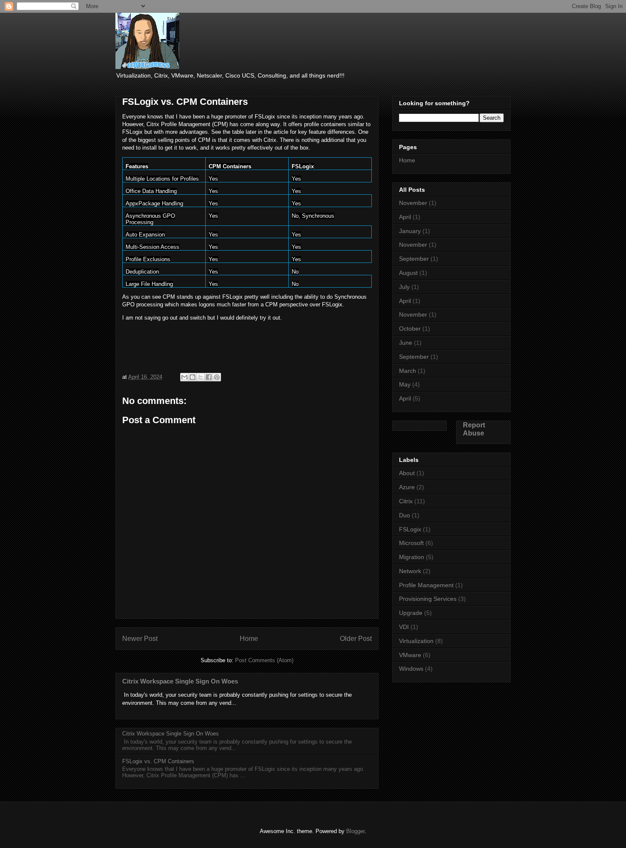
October (410, 328)
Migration (411, 557)
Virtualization (416, 640)
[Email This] (184, 377)
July (404, 286)
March (407, 370)
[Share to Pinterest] (216, 377)
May (405, 384)
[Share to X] (200, 377)
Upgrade (410, 612)
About (407, 473)
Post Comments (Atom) (264, 660)
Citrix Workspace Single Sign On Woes (180, 681)
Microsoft (411, 542)
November (413, 202)
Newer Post (140, 638)
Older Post (356, 638)
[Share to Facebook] (208, 377)
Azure (407, 487)
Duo (404, 515)
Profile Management (426, 585)
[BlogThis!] (192, 377)
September (414, 258)
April (405, 216)
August (408, 272)
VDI (404, 626)
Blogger (355, 831)
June (405, 342)
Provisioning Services (428, 598)
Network (410, 571)
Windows (411, 668)
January (410, 231)
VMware (410, 655)
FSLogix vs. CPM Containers (158, 761)
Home (249, 638)
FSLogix (410, 529)
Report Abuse (474, 429)
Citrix (406, 501)
